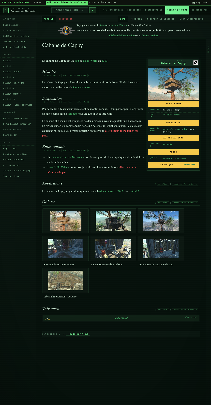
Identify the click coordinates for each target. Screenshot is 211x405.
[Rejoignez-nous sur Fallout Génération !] (66, 29)
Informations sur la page (17, 171)
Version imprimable (13, 160)
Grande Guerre (81, 87)
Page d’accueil (11, 25)
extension (104, 191)
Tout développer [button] (12, 176)
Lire (123, 19)
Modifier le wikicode (161, 19)
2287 (104, 60)
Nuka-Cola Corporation (175, 129)
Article (49, 19)
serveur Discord (119, 25)
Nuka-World (90, 60)
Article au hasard (13, 31)
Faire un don (10, 135)
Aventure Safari (172, 115)
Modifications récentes (16, 36)
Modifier (136, 19)
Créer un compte (177, 10)
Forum (37, 2)
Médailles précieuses (174, 159)
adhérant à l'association (121, 35)
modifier (52, 75)
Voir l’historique (191, 19)
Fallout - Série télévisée (17, 105)
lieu (77, 60)
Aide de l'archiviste (14, 47)
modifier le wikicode (74, 75)
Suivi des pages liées (15, 154)
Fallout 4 (8, 88)
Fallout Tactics (12, 72)
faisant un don (150, 35)
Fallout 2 (8, 66)
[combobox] (70, 10)
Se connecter (200, 10)
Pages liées (9, 149)
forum (103, 25)
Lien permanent (11, 165)
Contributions (153, 10)
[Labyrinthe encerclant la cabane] (65, 280)
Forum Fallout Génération (17, 124)
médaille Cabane (60, 167)
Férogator (168, 144)
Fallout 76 (9, 99)
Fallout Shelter (12, 94)
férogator (73, 113)
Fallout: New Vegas (13, 83)
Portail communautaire (15, 118)
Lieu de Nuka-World (77, 334)
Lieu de (173, 61)
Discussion (134, 10)
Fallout (7, 61)
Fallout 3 (8, 77)
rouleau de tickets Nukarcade (68, 157)
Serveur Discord (12, 129)
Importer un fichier (14, 42)
